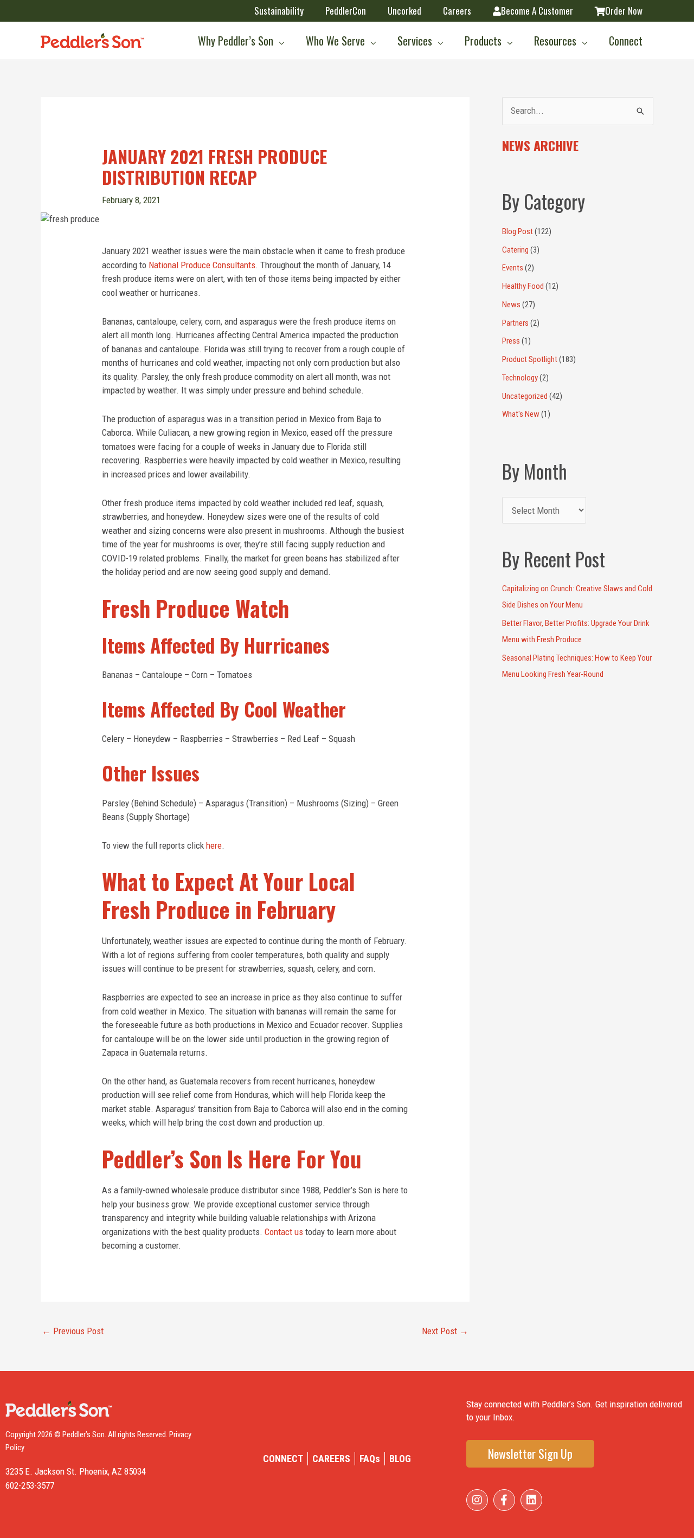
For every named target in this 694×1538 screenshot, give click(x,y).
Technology (520, 378)
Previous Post (73, 1331)
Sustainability (279, 10)
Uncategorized (525, 396)
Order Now (623, 10)
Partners (515, 323)
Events (512, 268)
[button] (278, 41)
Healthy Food (523, 286)
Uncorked (404, 10)
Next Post (445, 1331)
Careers (457, 10)
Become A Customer (537, 10)
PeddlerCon (345, 10)
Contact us (284, 1231)
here (214, 845)
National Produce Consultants (202, 265)
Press (511, 341)
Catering (515, 250)
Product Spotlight (529, 359)
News (511, 304)
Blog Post (517, 231)
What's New (520, 414)
